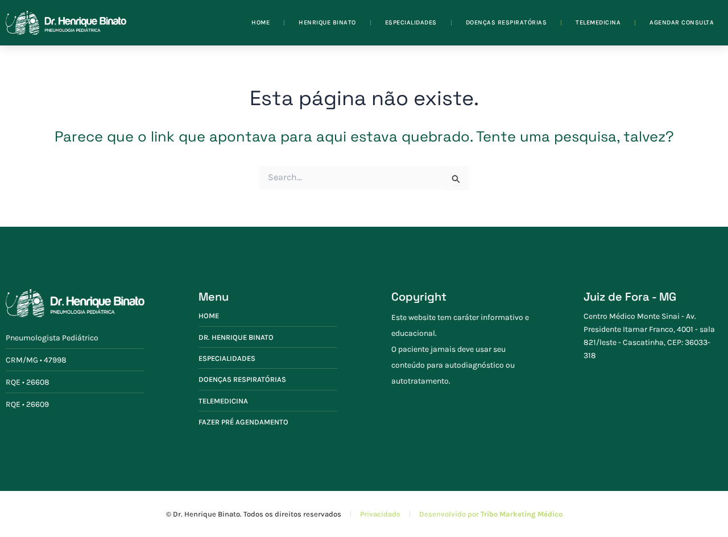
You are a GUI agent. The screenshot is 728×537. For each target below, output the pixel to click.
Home (260, 22)
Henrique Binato (327, 22)
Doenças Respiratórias (506, 22)
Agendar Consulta (682, 22)
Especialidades (411, 22)
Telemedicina (598, 22)
